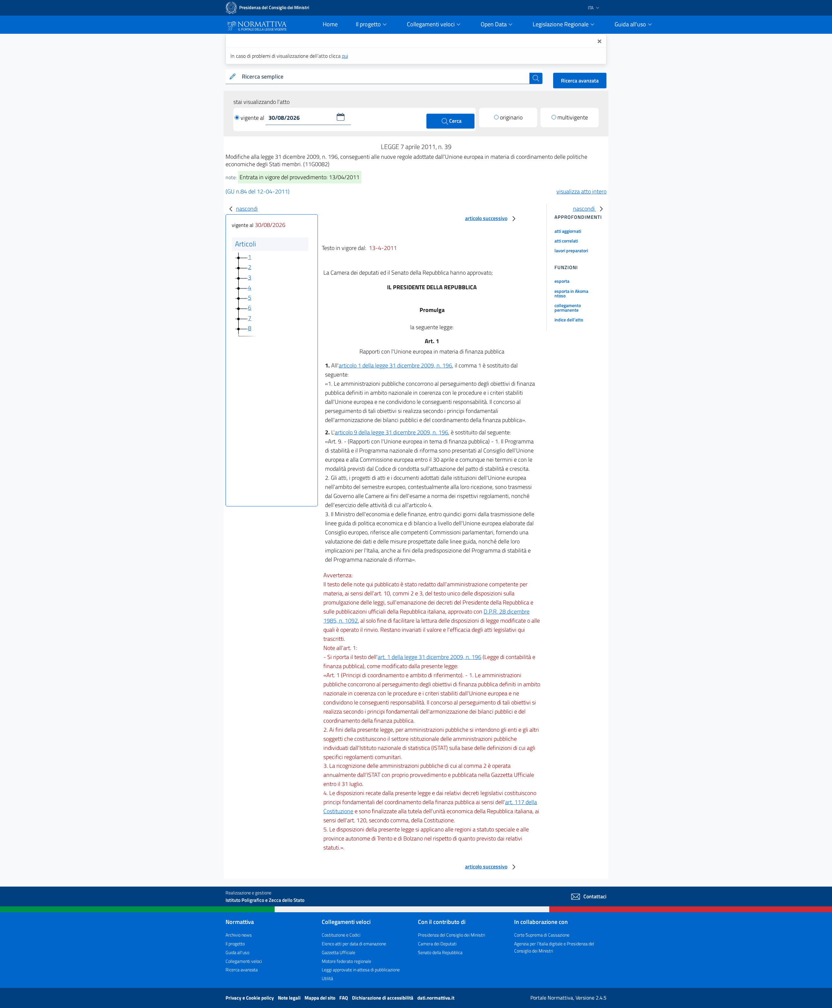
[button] (340, 116)
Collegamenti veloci (244, 961)
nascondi (247, 208)
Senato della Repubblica (440, 952)
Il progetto (235, 943)
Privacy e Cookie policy (250, 998)
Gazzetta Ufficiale (338, 952)
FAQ (344, 998)
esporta (561, 281)
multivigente (572, 117)
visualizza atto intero (581, 191)
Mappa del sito (320, 998)
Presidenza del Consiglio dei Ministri (451, 934)
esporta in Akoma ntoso (571, 293)
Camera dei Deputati (437, 943)
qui (345, 56)
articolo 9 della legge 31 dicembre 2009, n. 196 (391, 432)
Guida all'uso (237, 952)
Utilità (327, 978)
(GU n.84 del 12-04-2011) (258, 191)
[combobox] (384, 76)
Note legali (290, 998)
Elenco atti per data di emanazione (354, 943)
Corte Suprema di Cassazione (541, 934)
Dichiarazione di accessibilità (383, 998)
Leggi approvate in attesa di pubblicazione (361, 969)
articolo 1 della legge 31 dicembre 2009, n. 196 (395, 365)
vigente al (253, 117)
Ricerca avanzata (580, 80)
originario (511, 117)
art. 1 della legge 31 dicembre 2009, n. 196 (429, 657)
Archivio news (239, 934)
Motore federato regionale (346, 961)
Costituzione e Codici (341, 934)
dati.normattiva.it (435, 998)
